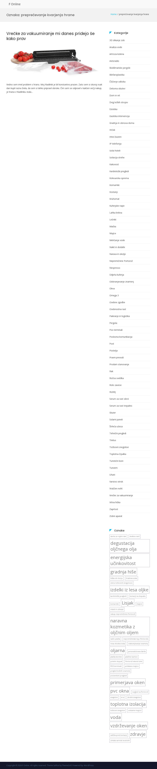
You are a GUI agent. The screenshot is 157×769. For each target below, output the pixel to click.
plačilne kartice (131, 657)
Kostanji (113, 191)
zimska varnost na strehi (120, 740)
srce (122, 697)
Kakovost (114, 164)
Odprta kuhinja (116, 274)
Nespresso (114, 267)
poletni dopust (116, 661)
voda (115, 717)
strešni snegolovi (134, 697)
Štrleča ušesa (116, 426)
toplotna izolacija (128, 704)
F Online (15, 4)
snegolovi (114, 697)
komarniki (114, 604)
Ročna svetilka (116, 378)
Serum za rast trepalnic (120, 405)
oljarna (117, 650)
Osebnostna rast (117, 309)
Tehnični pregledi (117, 433)
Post (111, 343)
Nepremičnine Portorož (121, 260)
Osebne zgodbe (117, 302)
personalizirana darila (137, 651)
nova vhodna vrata (117, 644)
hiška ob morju (116, 578)
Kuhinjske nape (116, 205)
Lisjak (127, 603)
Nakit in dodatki (117, 247)
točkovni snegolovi (117, 710)
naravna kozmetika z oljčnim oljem (124, 626)
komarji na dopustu (138, 596)
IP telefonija (115, 143)
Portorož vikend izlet (133, 661)
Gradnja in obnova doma (121, 123)
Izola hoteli (114, 150)
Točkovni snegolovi (119, 447)
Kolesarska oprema (119, 178)
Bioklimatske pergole (119, 67)
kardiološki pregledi (118, 596)
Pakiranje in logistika (119, 316)
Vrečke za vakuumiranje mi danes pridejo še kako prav (50, 36)
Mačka (112, 226)
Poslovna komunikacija (120, 336)
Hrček (112, 129)
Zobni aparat (115, 516)
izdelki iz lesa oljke (129, 590)
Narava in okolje (117, 254)
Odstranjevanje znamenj (121, 281)
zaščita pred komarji (118, 735)
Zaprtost (113, 509)
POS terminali (116, 666)
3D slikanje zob (117, 40)
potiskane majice (132, 666)
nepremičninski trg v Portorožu (135, 639)
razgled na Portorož (140, 692)
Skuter (112, 412)
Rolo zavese (115, 385)
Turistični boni (116, 460)
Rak (111, 371)
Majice (112, 233)
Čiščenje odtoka (117, 81)
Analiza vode (115, 47)
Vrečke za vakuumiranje (121, 495)
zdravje (138, 734)
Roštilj (112, 391)
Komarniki (114, 185)
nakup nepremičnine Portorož (122, 614)
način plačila (115, 639)
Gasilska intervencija (119, 116)
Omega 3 (114, 295)
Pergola (113, 323)
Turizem (113, 467)
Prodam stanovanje (119, 364)
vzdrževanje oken (128, 726)
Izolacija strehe (116, 157)
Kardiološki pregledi (119, 171)
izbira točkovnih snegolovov (121, 583)
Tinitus (112, 440)
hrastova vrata (131, 578)
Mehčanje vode (117, 240)
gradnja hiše (123, 572)
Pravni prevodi (116, 357)
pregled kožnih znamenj (120, 671)
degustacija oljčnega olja (123, 546)
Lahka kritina (115, 212)
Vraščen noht (116, 488)
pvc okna (119, 691)
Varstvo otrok (116, 481)
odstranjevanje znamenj (138, 644)
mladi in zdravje (116, 609)
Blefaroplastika (116, 74)
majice (139, 604)
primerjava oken (127, 682)
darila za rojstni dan (118, 536)
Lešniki (112, 219)
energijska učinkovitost (123, 560)
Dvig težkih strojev (118, 102)
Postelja (113, 350)
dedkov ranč (135, 536)
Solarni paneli (116, 419)
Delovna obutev (117, 88)
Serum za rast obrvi (119, 398)
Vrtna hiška (114, 502)
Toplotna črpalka (117, 454)
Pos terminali (116, 329)
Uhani (112, 474)
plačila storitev (116, 657)
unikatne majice (134, 710)
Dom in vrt (114, 95)
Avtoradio (114, 60)
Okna (112, 288)
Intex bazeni (115, 136)
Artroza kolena (116, 54)
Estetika (113, 109)
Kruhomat (114, 198)
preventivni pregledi (118, 676)
